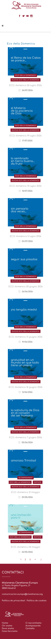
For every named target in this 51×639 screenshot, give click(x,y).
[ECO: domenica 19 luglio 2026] (25, 111)
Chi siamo (7, 626)
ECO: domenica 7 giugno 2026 (25, 437)
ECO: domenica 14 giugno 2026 (25, 387)
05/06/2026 (27, 442)
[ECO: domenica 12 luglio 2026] (25, 162)
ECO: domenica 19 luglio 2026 (25, 136)
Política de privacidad (13, 601)
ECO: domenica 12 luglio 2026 (25, 186)
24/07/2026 (27, 90)
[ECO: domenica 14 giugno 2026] (25, 363)
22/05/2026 (27, 552)
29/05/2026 (27, 497)
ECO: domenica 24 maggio (25, 547)
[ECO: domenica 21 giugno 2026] (25, 313)
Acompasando (33, 626)
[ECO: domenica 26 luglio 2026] (25, 61)
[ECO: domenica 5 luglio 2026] (25, 212)
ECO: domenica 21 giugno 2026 (25, 337)
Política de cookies (36, 601)
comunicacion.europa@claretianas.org (22, 594)
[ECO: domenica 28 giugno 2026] (25, 262)
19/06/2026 (26, 342)
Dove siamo (8, 628)
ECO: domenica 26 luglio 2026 (25, 85)
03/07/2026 (27, 241)
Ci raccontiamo (33, 623)
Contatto (30, 628)
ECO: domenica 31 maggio (25, 492)
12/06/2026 (26, 392)
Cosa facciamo (9, 631)
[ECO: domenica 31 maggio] (25, 464)
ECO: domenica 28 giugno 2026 (26, 286)
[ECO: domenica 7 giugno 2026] (25, 413)
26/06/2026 (27, 291)
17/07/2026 (26, 141)
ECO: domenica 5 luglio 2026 (25, 236)
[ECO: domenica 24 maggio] (25, 518)
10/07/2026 (26, 191)
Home (5, 623)
